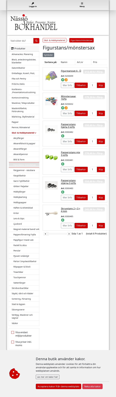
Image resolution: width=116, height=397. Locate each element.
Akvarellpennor (20, 154)
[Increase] (69, 233)
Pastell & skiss (20, 245)
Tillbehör (81, 85)
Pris (95, 62)
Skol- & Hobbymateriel (54, 40)
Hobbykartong (20, 197)
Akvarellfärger (20, 148)
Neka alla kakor (92, 386)
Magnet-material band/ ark (26, 229)
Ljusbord (17, 223)
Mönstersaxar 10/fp (68, 98)
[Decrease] (45, 233)
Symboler (48, 55)
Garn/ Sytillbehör (21, 181)
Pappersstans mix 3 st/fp (70, 154)
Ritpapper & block (21, 266)
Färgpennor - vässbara (24, 170)
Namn (64, 62)
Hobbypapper (19, 202)
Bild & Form (18, 159)
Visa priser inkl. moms (23, 343)
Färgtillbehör (19, 175)
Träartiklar (18, 272)
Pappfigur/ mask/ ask (23, 240)
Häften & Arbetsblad (23, 207)
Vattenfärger (19, 282)
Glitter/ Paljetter (21, 186)
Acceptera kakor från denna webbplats (58, 386)
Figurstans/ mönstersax (24, 165)
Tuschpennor (19, 277)
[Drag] (48, 233)
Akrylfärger (18, 138)
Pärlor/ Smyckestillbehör (24, 261)
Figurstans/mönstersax (81, 40)
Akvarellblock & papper (24, 143)
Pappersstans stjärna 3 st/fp (68, 182)
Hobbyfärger (19, 191)
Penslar (17, 250)
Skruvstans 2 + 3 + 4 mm (70, 210)
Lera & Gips (18, 218)
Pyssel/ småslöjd (21, 256)
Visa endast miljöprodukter (23, 334)
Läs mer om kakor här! (47, 377)
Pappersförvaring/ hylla (24, 234)
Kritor (16, 213)
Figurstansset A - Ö (71, 70)
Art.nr (80, 62)
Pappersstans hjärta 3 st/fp (68, 126)
